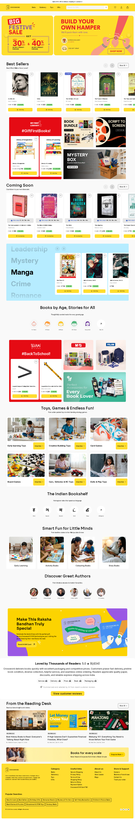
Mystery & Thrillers (64, 800)
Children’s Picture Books (101, 800)
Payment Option (76, 784)
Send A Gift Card (24, 644)
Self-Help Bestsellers (82, 800)
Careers (117, 772)
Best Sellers (23, 800)
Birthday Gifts (35, 800)
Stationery (43, 7)
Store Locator (99, 774)
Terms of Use (75, 777)
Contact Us (118, 777)
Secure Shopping (76, 772)
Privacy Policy (75, 774)
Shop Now (38, 446)
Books (34, 7)
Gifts (58, 7)
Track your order (120, 780)
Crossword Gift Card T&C (79, 787)
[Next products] (112, 65)
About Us (98, 772)
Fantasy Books (51, 804)
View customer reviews (67, 693)
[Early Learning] (21, 549)
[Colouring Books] (83, 549)
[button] (115, 7)
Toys (51, 7)
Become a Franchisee (122, 774)
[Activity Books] (52, 549)
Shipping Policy (76, 780)
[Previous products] (105, 65)
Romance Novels (49, 800)
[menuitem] (34, 7)
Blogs (96, 777)
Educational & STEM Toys (35, 804)
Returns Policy (75, 782)
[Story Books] (114, 549)
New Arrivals (11, 800)
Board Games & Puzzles (15, 804)
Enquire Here (116, 754)
